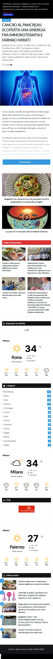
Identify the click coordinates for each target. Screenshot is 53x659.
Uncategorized (10, 441)
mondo (6, 412)
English (6, 445)
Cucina (6, 420)
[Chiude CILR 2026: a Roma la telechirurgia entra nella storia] (13, 283)
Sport (6, 416)
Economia (8, 424)
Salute (6, 396)
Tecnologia (8, 408)
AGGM (7, 65)
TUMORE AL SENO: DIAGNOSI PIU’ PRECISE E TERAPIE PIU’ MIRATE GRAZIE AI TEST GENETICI (33, 595)
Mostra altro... (26, 162)
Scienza (6, 20)
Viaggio (7, 433)
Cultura (7, 429)
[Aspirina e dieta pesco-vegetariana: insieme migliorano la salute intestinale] (13, 254)
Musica (7, 437)
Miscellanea (8, 392)
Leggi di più (7, 12)
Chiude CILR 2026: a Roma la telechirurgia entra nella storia (13, 295)
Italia (6, 400)
